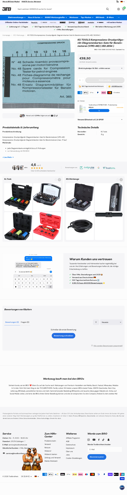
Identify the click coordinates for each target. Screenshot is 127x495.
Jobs (68, 455)
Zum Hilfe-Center (51, 435)
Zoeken (107, 9)
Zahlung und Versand (53, 458)
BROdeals (100, 17)
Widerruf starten (51, 454)
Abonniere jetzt (97, 457)
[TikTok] (57, 115)
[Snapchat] (108, 440)
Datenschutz (70, 445)
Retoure (47, 447)
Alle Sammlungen (16, 17)
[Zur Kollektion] (59, 179)
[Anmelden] (118, 9)
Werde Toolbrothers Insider (99, 444)
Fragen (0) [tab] (25, 322)
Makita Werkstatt (51, 461)
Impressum (70, 448)
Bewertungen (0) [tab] (12, 322)
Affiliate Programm (73, 438)
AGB (67, 441)
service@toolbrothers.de (17, 453)
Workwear (73, 17)
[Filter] (96, 322)
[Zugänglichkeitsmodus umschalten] (117, 1)
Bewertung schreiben (63, 336)
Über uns (69, 451)
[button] (99, 110)
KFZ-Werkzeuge (18, 35)
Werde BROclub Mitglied (11, 2)
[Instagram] (54, 115)
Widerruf (48, 451)
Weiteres (71, 433)
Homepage (6, 35)
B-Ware (110, 17)
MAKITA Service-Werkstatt (31, 2)
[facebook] (98, 440)
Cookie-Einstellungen (74, 458)
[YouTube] (52, 115)
